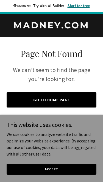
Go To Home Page (51, 99)
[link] (51, 26)
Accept (51, 169)
